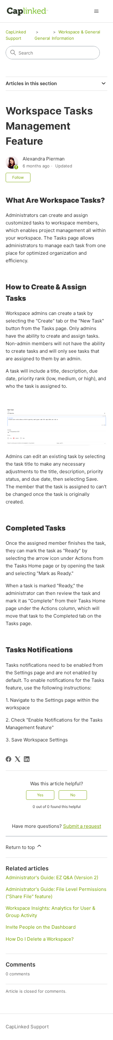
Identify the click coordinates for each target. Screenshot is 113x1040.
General (42, 38)
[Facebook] (8, 759)
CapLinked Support (27, 1027)
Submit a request (82, 826)
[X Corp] (17, 759)
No (72, 795)
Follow (18, 177)
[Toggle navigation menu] (96, 11)
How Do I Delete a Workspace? (40, 939)
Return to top (21, 847)
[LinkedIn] (27, 759)
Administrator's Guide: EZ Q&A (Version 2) (52, 877)
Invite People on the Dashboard (41, 927)
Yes (40, 795)
